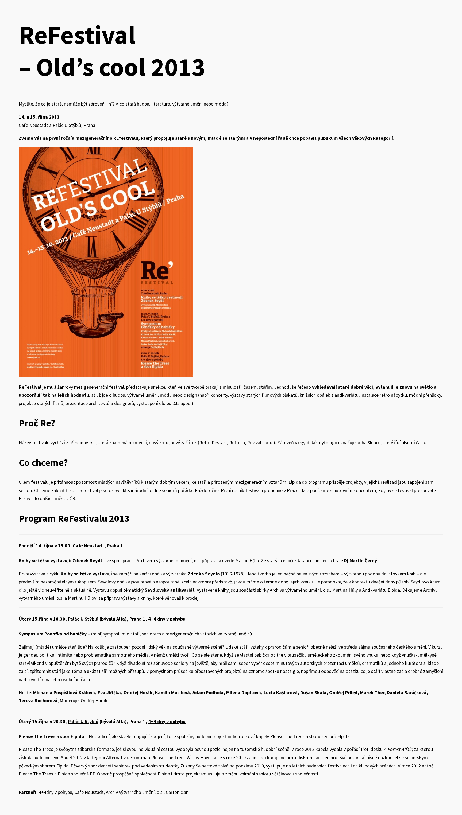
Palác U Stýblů (83, 619)
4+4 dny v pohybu (167, 619)
